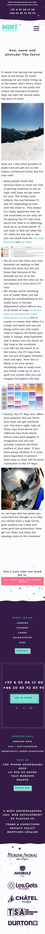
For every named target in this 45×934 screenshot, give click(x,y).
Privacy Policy (22, 828)
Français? (22, 651)
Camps (22, 633)
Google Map (22, 788)
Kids (23, 643)
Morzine (9, 242)
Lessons (22, 623)
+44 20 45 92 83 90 (23, 13)
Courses (22, 628)
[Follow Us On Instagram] (24, 710)
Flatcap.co (25, 819)
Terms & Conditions (23, 824)
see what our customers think (22, 581)
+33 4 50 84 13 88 (22, 10)
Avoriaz (38, 238)
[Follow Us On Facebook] (17, 710)
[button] (34, 28)
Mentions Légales (22, 832)
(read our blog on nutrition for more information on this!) (22, 314)
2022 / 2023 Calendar (22, 747)
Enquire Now (22, 742)
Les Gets (26, 242)
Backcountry (22, 638)
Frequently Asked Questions (22, 751)
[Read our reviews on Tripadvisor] (31, 710)
